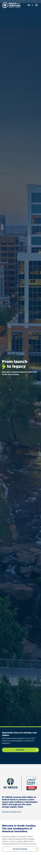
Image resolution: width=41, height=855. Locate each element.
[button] (36, 5)
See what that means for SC (11, 812)
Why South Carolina (20, 849)
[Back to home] (11, 5)
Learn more (20, 750)
